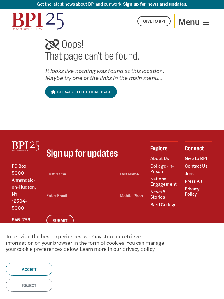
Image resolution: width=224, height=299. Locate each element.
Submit (60, 220)
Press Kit (193, 181)
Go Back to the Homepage (83, 92)
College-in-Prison (162, 168)
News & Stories (158, 194)
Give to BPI (196, 158)
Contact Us (196, 165)
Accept (29, 269)
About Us (159, 158)
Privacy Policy (192, 191)
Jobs (189, 173)
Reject (29, 285)
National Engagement (163, 181)
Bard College (163, 204)
